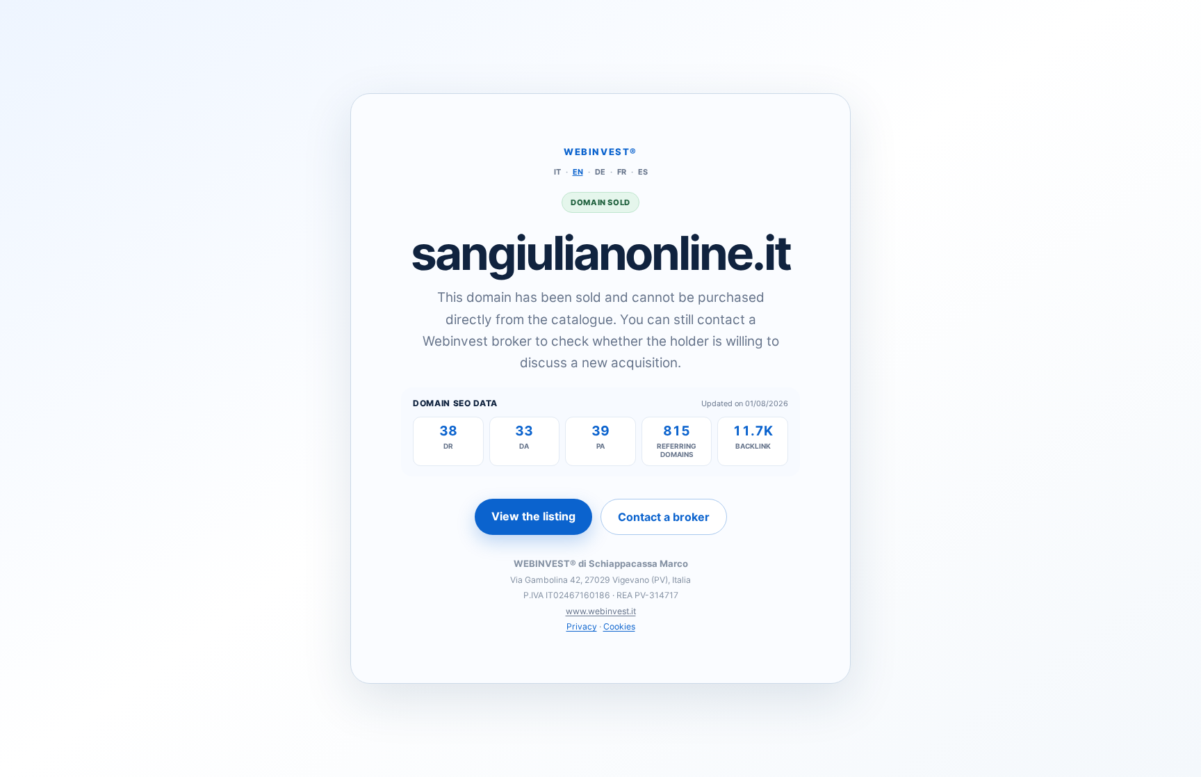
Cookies (619, 626)
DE (600, 172)
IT (557, 172)
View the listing (533, 516)
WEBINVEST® (600, 151)
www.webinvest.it (601, 611)
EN (578, 172)
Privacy (581, 626)
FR (621, 172)
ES (643, 172)
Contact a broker (664, 517)
